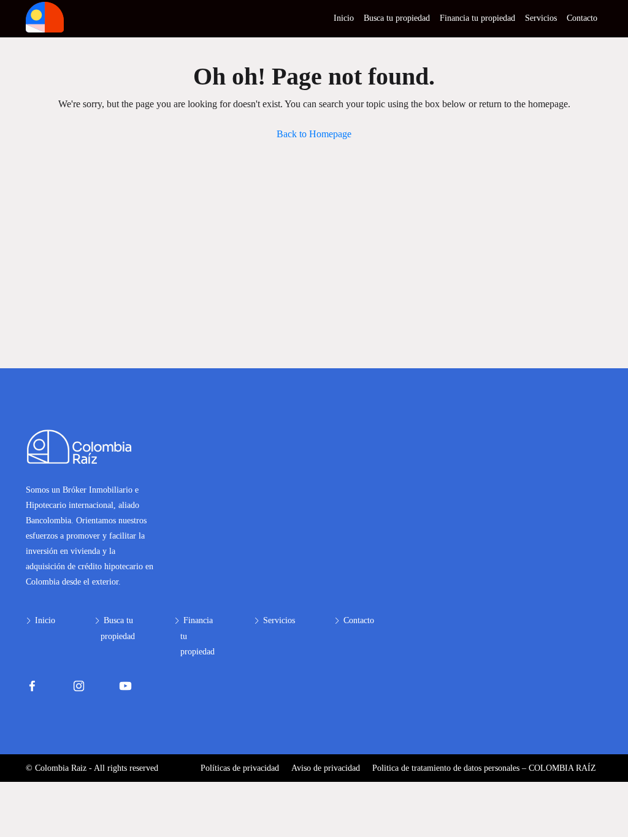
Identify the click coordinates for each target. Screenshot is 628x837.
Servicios (541, 18)
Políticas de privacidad (240, 768)
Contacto (582, 18)
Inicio (344, 18)
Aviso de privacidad (325, 768)
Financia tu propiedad (477, 18)
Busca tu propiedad (397, 18)
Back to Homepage (314, 134)
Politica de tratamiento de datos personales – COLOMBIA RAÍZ (484, 768)
